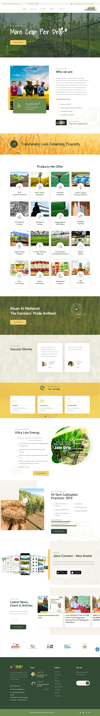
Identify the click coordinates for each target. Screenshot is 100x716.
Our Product (58, 675)
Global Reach (58, 684)
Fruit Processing (19, 282)
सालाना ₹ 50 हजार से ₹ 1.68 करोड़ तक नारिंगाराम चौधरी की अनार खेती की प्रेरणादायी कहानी (77, 617)
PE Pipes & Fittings (40, 223)
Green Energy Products (19, 253)
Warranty (57, 693)
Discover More (41, 473)
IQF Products (80, 282)
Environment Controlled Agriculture (60, 253)
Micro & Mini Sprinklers (40, 194)
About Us (57, 672)
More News (46, 689)
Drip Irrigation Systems (19, 194)
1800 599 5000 (90, 3)
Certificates (58, 690)
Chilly (69, 405)
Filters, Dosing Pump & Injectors (80, 194)
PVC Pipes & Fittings (19, 223)
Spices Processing (40, 282)
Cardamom (16, 405)
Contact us (62, 9)
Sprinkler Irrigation (60, 194)
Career (56, 678)
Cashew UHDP (44, 405)
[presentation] (12, 363)
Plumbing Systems (80, 222)
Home (24, 9)
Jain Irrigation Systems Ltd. (47, 712)
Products (43, 9)
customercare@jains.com (77, 3)
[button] (7, 46)
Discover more (18, 48)
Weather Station (59, 687)
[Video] (61, 122)
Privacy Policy (58, 696)
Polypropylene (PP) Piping (60, 223)
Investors (57, 681)
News (32, 667)
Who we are (33, 9)
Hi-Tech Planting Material (40, 253)
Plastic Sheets (80, 253)
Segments (52, 9)
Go (87, 683)
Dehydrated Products (60, 282)
